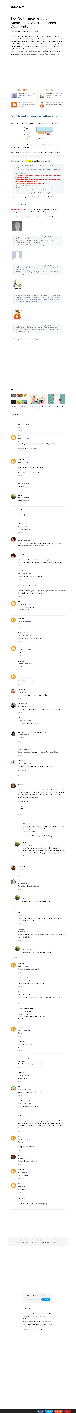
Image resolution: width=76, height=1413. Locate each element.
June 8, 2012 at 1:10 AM (23, 462)
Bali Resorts (21, 718)
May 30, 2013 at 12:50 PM (27, 949)
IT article (20, 571)
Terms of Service (38, 1240)
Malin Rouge (21, 760)
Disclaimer (29, 1240)
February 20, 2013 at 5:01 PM (24, 787)
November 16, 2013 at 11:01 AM (25, 1044)
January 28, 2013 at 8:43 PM (24, 735)
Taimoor (20, 509)
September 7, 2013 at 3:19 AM (24, 980)
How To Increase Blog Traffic (27, 585)
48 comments (34, 31)
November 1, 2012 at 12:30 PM (24, 588)
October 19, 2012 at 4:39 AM (24, 573)
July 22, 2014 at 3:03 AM (23, 1186)
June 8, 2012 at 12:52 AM (23, 438)
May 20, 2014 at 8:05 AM (23, 1158)
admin (20, 647)
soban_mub (21, 866)
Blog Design (14, 31)
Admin (20, 495)
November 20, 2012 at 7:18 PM (24, 649)
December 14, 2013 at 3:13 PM (24, 1075)
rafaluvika (21, 1087)
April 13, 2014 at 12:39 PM (23, 1118)
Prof (19, 1136)
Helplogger (17, 6)
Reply (20, 430)
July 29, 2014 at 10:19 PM (23, 1201)
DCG (19, 675)
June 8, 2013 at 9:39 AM (23, 966)
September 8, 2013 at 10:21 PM (25, 994)
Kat (19, 880)
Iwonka (20, 1155)
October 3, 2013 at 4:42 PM (24, 1030)
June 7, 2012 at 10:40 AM (23, 424)
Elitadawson (21, 1198)
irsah (19, 1115)
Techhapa (20, 992)
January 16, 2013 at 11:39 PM (24, 720)
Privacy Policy (21, 1240)
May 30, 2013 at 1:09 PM (27, 845)
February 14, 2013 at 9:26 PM (24, 749)
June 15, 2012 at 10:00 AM (23, 512)
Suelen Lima (21, 538)
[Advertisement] (38, 70)
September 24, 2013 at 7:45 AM (25, 1011)
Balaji (19, 602)
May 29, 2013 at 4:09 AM (23, 932)
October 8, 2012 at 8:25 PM (24, 557)
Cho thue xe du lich (24, 1101)
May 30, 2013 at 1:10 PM (27, 898)
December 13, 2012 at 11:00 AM (25, 664)
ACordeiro (21, 784)
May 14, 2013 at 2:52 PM (27, 823)
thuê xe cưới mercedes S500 (26, 1008)
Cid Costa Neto (22, 703)
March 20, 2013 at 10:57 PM (24, 869)
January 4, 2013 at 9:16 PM (24, 706)
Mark (19, 523)
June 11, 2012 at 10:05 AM (23, 483)
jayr (19, 746)
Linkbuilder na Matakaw (25, 978)
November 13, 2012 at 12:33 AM (25, 621)
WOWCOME (21, 632)
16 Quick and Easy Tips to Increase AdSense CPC (37, 1314)
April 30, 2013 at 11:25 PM (23, 915)
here (23, 855)
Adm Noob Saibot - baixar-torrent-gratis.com (32, 732)
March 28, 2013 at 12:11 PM (24, 883)
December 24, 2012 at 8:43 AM (24, 692)
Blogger (43, 1242)
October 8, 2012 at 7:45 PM (24, 540)
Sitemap (46, 1240)
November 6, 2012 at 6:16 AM (24, 604)
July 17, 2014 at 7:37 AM (23, 1172)
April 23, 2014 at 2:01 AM (23, 1139)
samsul (20, 1027)
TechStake (21, 929)
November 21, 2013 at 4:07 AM (24, 1058)
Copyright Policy (54, 1240)
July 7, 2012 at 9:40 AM (23, 526)
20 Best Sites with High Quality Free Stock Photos (37, 1321)
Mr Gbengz (21, 689)
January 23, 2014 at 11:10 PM (24, 1103)
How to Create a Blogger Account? (33, 1329)
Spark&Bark (22, 771)
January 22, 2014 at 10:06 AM (24, 1089)
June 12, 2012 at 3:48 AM (23, 498)
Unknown (21, 436)
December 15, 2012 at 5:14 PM (24, 678)
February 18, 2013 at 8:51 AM (24, 763)
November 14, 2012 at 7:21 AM (24, 635)
